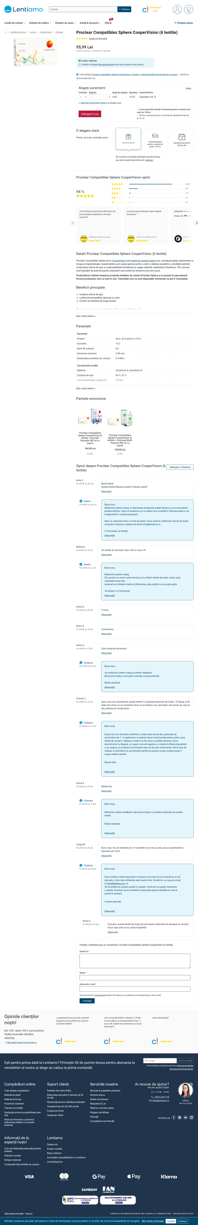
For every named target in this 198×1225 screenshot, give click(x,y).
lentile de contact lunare (143, 260)
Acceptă (171, 1221)
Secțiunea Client (55, 1115)
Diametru (133, 92)
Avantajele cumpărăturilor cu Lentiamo (66, 1157)
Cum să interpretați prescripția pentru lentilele (22, 1150)
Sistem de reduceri (99, 1099)
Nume (83, 972)
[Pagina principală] (5, 32)
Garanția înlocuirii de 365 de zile (63, 1106)
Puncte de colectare (14, 1103)
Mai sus (29, 1213)
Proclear (59, 32)
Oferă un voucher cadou (102, 1108)
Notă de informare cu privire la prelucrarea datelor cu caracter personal (19, 1122)
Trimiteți (87, 1000)
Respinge (182, 1221)
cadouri (149, 160)
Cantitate (83, 92)
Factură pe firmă (55, 1110)
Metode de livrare (12, 1099)
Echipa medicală (12, 1160)
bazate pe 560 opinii (98, 38)
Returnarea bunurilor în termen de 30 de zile (65, 1096)
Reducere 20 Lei (98, 1103)
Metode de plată (12, 1094)
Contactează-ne (55, 1161)
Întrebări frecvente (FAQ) (59, 1090)
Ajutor (188, 88)
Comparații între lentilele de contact (21, 1164)
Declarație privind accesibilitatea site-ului (22, 1114)
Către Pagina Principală (13, 1213)
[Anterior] (73, 223)
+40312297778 (161, 1096)
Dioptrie (92, 92)
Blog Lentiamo (54, 1153)
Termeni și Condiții (13, 1108)
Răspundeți (106, 491)
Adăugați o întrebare (180, 467)
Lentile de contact (18, 32)
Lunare (33, 32)
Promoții (94, 1116)
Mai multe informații (153, 1221)
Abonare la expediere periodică (105, 1090)
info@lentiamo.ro (116, 883)
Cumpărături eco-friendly (102, 1121)
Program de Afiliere (99, 1112)
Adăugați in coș (90, 114)
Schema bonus (97, 1094)
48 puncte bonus (106, 64)
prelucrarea (100, 995)
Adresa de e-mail (88, 984)
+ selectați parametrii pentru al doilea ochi (100, 102)
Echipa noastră (54, 1148)
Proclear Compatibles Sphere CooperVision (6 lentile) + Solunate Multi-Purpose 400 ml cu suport (135, 74)
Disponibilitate (146, 92)
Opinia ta (84, 951)
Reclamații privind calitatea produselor (66, 1102)
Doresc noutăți (185, 1060)
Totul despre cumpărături (16, 1090)
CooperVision (46, 32)
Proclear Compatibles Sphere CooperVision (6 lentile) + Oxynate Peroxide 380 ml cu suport (90, 438)
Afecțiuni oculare (12, 1155)
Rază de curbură (119, 92)
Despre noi (52, 1144)
